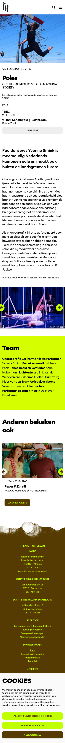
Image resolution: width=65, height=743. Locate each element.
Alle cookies (32, 734)
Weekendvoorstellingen (43, 277)
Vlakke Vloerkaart (14, 277)
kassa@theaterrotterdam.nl (32, 571)
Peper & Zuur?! (15, 486)
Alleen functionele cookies (32, 716)
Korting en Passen (32, 629)
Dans (5, 105)
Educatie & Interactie (32, 654)
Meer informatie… (50, 705)
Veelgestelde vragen (32, 633)
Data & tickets (17, 502)
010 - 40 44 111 (32, 592)
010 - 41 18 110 (32, 567)
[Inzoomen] (3, 326)
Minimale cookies (32, 725)
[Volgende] (59, 307)
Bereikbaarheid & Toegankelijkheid (32, 626)
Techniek (32, 661)
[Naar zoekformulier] (53, 7)
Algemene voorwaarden (32, 637)
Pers (32, 650)
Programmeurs (32, 657)
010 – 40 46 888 (33, 612)
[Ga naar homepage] (5, 7)
